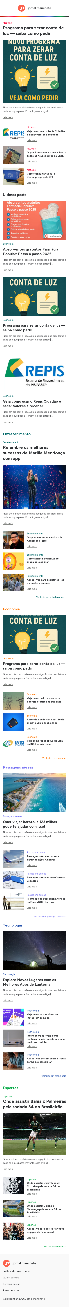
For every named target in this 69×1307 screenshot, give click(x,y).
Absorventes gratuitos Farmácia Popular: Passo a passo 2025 (30, 251)
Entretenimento (11, 442)
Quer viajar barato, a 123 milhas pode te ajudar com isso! (30, 824)
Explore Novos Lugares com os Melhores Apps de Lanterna (29, 982)
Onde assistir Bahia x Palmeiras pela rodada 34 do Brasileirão (34, 1104)
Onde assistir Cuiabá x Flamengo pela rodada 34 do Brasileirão (44, 1209)
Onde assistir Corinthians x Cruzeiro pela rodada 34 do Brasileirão (43, 1186)
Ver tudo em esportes (55, 1246)
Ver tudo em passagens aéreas (50, 916)
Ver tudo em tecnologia (53, 1076)
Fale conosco (11, 1290)
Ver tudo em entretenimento (51, 597)
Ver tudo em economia (54, 758)
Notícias (7, 22)
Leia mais (8, 117)
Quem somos (11, 1277)
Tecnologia (9, 974)
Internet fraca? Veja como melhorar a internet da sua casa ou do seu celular (46, 1039)
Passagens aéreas (12, 816)
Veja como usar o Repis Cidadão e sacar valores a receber (32, 403)
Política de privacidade (16, 1271)
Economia (8, 243)
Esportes (7, 1096)
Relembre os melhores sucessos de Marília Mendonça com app (34, 453)
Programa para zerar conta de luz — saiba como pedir (33, 30)
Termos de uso (11, 1284)
